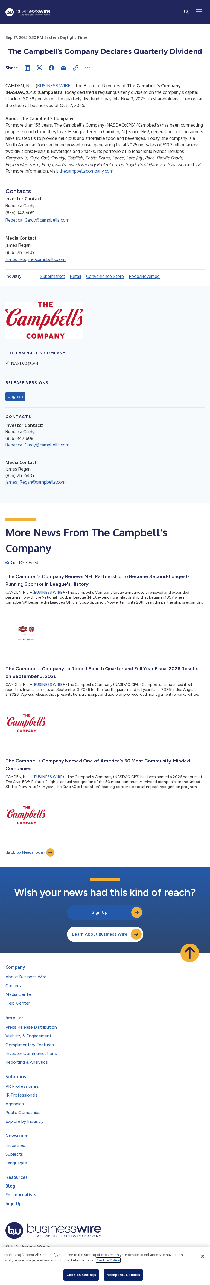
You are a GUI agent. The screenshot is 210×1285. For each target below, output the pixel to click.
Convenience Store (105, 276)
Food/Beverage (144, 276)
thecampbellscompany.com (86, 171)
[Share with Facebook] (51, 67)
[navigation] (199, 12)
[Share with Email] (63, 67)
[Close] (202, 1256)
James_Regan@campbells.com (35, 259)
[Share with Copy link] (75, 67)
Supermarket (52, 276)
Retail (75, 276)
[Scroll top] (189, 953)
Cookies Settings (81, 1274)
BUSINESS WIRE (53, 85)
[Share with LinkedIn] (27, 67)
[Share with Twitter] (39, 67)
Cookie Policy (108, 1260)
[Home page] (27, 12)
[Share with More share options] (87, 67)
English (15, 396)
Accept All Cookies (123, 1274)
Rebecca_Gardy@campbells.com (37, 220)
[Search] (186, 12)
